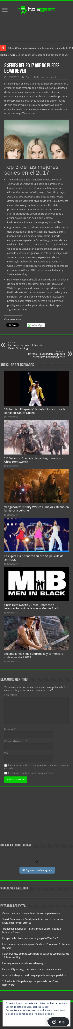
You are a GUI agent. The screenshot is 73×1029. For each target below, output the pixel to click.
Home (3, 54)
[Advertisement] (36, 27)
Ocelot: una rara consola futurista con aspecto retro (31, 913)
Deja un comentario (47, 77)
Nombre (10, 729)
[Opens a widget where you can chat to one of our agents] (58, 1022)
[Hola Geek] (36, 9)
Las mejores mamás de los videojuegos (28, 48)
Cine (12, 54)
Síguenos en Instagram (39, 870)
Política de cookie (44, 1014)
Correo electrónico (15, 741)
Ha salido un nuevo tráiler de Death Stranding (25, 345)
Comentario (11, 694)
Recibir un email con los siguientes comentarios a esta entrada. (36, 767)
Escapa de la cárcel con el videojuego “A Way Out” (30, 938)
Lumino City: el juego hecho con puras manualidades (31, 969)
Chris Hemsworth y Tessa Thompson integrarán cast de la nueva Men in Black (31, 606)
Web (6, 753)
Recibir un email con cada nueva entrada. (31, 773)
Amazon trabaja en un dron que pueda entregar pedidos (34, 975)
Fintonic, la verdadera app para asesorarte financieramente (46, 354)
